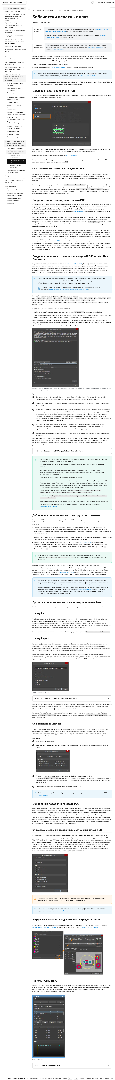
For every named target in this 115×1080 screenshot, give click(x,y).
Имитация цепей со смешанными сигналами (15, 31)
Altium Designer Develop (56, 290)
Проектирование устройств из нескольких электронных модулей (14, 69)
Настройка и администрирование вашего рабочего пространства (15, 177)
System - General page (84, 589)
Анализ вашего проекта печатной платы (15, 50)
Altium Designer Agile (71, 290)
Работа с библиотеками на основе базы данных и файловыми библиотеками (15, 143)
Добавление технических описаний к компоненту (14, 128)
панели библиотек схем (64, 911)
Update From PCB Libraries (89, 927)
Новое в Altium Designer (12, 11)
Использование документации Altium (16, 190)
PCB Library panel (71, 156)
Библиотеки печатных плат (17, 161)
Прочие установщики (58, 50)
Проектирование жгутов (13, 74)
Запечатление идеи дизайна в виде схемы (14, 26)
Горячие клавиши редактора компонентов (15, 138)
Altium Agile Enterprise (59, 31)
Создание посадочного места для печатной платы (16, 98)
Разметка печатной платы (13, 46)
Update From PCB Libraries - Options (44, 927)
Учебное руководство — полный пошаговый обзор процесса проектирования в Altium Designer (15, 17)
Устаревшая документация (96, 48)
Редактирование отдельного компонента (15, 84)
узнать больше (43, 795)
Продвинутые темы (13, 134)
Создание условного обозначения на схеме (13, 94)
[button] (72, 451)
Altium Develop (98, 29)
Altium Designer (83, 290)
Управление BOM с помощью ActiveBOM (14, 36)
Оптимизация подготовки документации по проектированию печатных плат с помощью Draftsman (15, 57)
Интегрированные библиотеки (15, 166)
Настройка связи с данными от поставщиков (16, 171)
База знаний (10, 203)
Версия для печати (108, 1078)
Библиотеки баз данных (15, 148)
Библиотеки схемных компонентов (16, 157)
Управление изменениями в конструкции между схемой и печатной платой (14, 42)
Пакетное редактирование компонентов (15, 89)
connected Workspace (58, 67)
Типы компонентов (12, 102)
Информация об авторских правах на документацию (15, 195)
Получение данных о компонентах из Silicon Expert (16, 118)
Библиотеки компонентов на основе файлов (71, 10)
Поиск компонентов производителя (13, 109)
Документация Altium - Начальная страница (14, 199)
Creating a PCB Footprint (87, 76)
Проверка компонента (13, 131)
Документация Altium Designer (44, 10)
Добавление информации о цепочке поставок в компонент (16, 113)
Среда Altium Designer (12, 23)
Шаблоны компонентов (14, 105)
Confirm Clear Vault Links (66, 572)
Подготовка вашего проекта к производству (14, 63)
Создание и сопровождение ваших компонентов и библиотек (14, 79)
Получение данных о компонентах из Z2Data (14, 123)
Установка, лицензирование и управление (14, 182)
